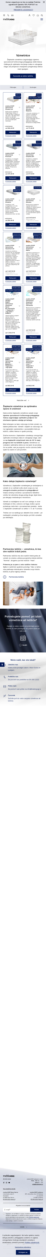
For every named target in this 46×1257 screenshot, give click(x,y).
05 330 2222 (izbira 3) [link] (37, 1199)
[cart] (38, 15)
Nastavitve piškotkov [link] (23, 1247)
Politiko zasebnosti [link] (34, 1217)
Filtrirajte (13, 87)
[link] (23, 76)
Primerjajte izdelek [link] (10, 136)
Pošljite (36, 1209)
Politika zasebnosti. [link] (32, 1242)
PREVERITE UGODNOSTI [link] (23, 10)
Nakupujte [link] (12, 115)
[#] (41, 19)
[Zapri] (44, 2)
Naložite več (21, 400)
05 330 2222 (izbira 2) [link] (9, 1199)
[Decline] (44, 1232)
